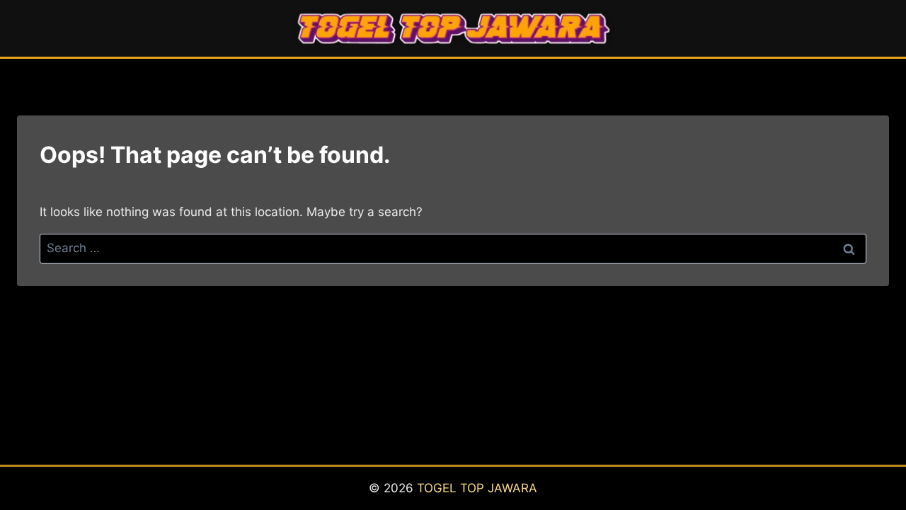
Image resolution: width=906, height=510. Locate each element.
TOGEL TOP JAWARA (477, 488)
